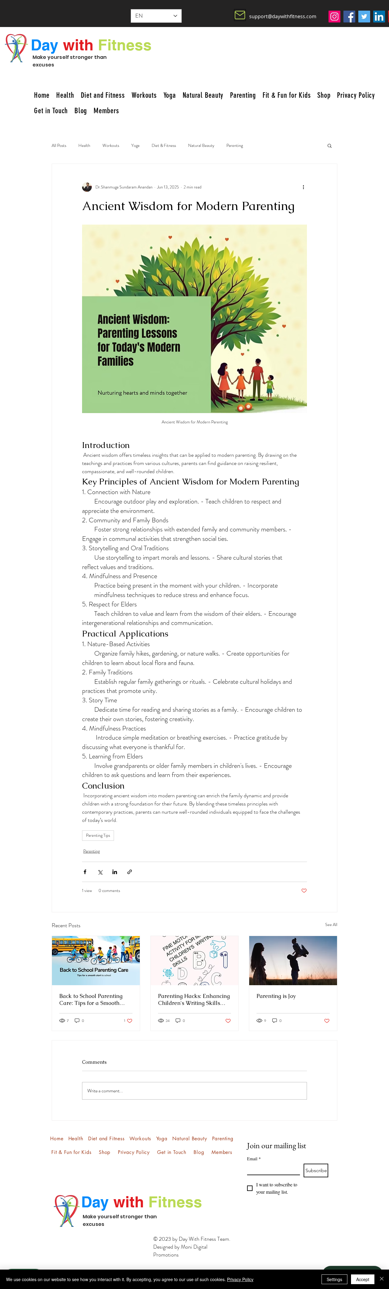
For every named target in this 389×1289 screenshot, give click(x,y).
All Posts (59, 145)
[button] (329, 145)
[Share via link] (130, 872)
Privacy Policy (240, 1279)
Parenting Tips (98, 835)
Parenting (234, 145)
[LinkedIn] (379, 16)
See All (331, 924)
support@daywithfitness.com (282, 16)
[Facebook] (349, 16)
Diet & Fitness (164, 145)
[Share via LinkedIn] (115, 872)
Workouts (110, 145)
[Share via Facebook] (85, 872)
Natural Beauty (201, 145)
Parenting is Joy (276, 995)
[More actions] (303, 187)
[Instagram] (334, 16)
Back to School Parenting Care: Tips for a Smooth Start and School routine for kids (94, 999)
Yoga (135, 145)
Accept (362, 1279)
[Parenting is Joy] (293, 960)
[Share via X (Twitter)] (100, 872)
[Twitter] (364, 16)
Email (254, 1158)
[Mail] (240, 15)
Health (84, 145)
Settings (334, 1279)
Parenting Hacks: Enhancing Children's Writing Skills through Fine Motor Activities (194, 999)
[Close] (381, 1279)
